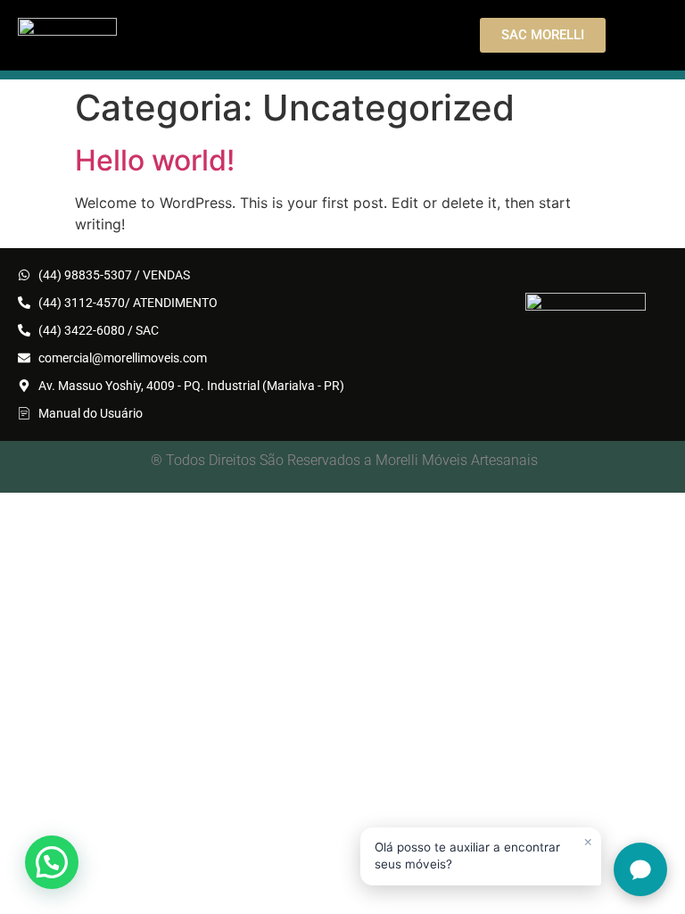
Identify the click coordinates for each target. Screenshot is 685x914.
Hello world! (155, 160)
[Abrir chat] (640, 869)
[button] (51, 862)
